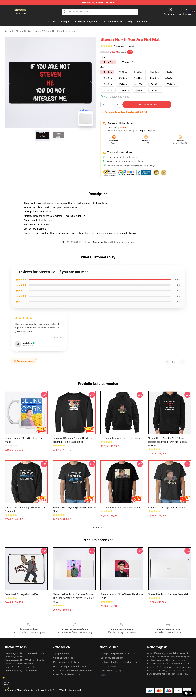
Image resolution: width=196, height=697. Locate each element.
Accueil (9, 31)
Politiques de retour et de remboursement (120, 662)
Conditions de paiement (112, 658)
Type (102, 57)
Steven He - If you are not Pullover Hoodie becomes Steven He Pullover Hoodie (167, 442)
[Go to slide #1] (42, 135)
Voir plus (98, 527)
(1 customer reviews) (124, 46)
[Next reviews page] (182, 362)
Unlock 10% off (6, 683)
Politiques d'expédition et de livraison (118, 653)
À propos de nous (61, 653)
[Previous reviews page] (167, 362)
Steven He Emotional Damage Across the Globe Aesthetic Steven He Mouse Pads (73, 598)
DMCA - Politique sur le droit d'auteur (70, 666)
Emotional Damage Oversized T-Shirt (120, 507)
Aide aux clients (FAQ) (111, 670)
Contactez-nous (108, 666)
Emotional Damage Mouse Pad (22, 594)
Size (102, 67)
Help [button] (190, 693)
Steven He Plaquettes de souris (60, 31)
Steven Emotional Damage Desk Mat (168, 594)
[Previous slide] (9, 82)
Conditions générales (63, 658)
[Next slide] (91, 82)
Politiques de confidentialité (66, 662)
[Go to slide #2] (58, 135)
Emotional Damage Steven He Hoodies (121, 438)
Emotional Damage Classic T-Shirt (166, 507)
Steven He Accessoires (28, 31)
